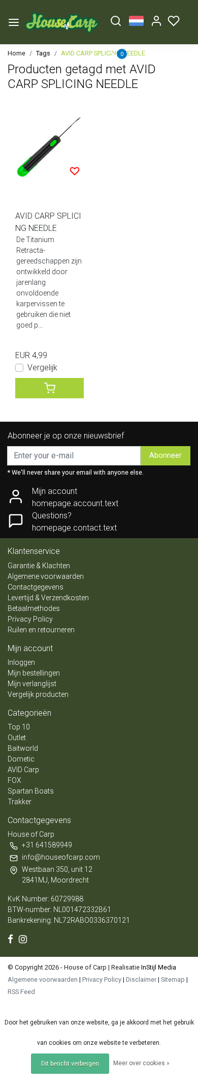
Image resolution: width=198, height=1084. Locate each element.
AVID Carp (23, 770)
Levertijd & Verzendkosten (48, 598)
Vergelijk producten (38, 694)
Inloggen (21, 662)
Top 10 (19, 727)
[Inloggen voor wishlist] (74, 171)
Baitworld (23, 748)
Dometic (21, 759)
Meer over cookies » (141, 1063)
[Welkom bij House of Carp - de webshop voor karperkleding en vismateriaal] (61, 22)
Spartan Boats (31, 791)
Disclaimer (141, 979)
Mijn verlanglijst (32, 684)
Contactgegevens (35, 587)
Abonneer (165, 455)
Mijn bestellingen (34, 673)
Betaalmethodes (34, 608)
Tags (43, 53)
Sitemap (173, 979)
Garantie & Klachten (39, 566)
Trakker (19, 802)
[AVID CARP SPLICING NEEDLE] (49, 146)
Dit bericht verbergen (70, 1063)
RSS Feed (21, 991)
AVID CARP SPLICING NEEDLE (103, 53)
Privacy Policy (30, 619)
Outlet (17, 738)
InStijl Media (158, 967)
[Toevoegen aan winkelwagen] (49, 388)
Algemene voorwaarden (46, 576)
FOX (14, 780)
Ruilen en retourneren (41, 630)
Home (16, 53)
